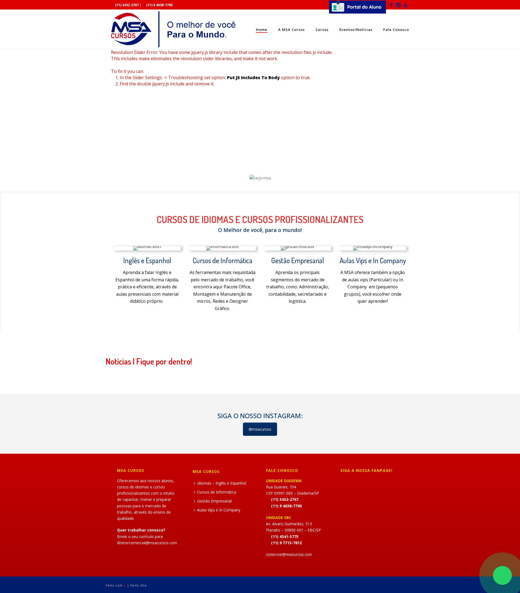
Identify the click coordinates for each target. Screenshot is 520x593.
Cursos (322, 29)
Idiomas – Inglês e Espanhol (221, 483)
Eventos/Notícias (355, 29)
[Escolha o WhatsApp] (502, 575)
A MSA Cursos (291, 29)
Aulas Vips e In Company (218, 510)
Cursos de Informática (216, 492)
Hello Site (138, 585)
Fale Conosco (396, 29)
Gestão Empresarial (214, 501)
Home (261, 29)
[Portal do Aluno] (357, 8)
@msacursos (260, 429)
